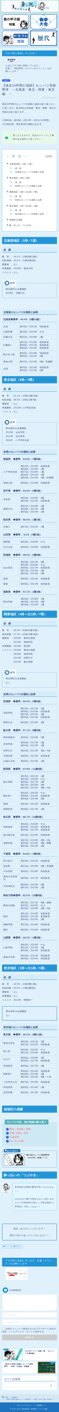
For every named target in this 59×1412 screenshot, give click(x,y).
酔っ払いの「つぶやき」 (21, 225)
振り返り (18, 1246)
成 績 (18, 168)
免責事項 (39, 1405)
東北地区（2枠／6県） (20, 178)
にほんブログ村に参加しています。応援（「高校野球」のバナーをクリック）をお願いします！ (28, 68)
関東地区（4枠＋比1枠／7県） (24, 192)
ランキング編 (16, 1141)
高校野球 (6, 80)
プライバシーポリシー (24, 1405)
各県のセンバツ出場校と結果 (28, 186)
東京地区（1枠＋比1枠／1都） (24, 206)
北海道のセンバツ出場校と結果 (29, 172)
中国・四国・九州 (18, 1133)
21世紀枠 (14, 1137)
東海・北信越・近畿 (19, 1129)
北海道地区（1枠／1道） (21, 164)
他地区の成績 (16, 220)
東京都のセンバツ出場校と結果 (29, 214)
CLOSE (49, 156)
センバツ (8, 1246)
